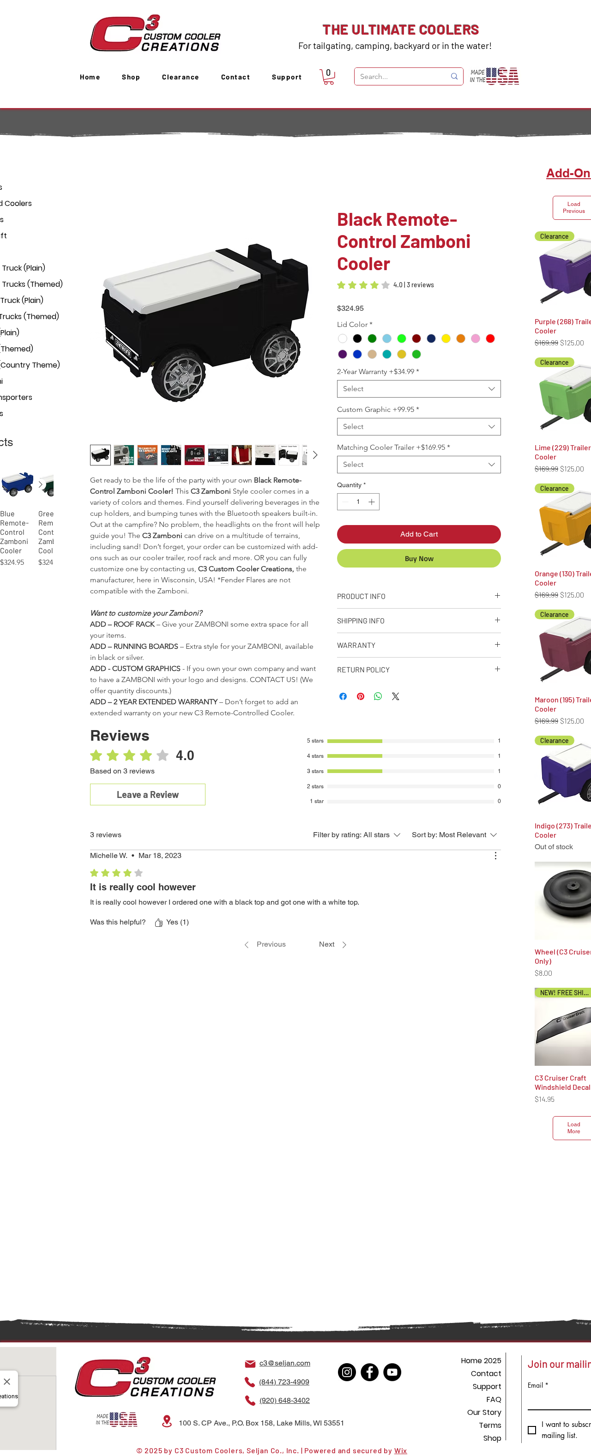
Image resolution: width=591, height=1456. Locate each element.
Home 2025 (481, 1360)
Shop (492, 1438)
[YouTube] (392, 1372)
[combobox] (419, 379)
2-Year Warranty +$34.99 (378, 361)
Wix (400, 1450)
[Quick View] (17, 484)
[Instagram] (347, 1372)
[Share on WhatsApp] (378, 686)
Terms (490, 1425)
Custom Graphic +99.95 (378, 399)
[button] (329, 77)
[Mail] (250, 1364)
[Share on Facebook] (343, 686)
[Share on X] (395, 686)
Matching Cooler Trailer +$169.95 (393, 437)
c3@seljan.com (284, 1363)
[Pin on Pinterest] (360, 686)
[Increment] (372, 492)
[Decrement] (344, 492)
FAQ (494, 1399)
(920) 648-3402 (284, 1400)
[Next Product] (40, 484)
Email (538, 1385)
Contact (486, 1373)
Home (100, 175)
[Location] (167, 1421)
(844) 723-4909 (284, 1381)
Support (487, 1386)
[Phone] (250, 1382)
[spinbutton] (358, 492)
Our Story (484, 1412)
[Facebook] (370, 1372)
